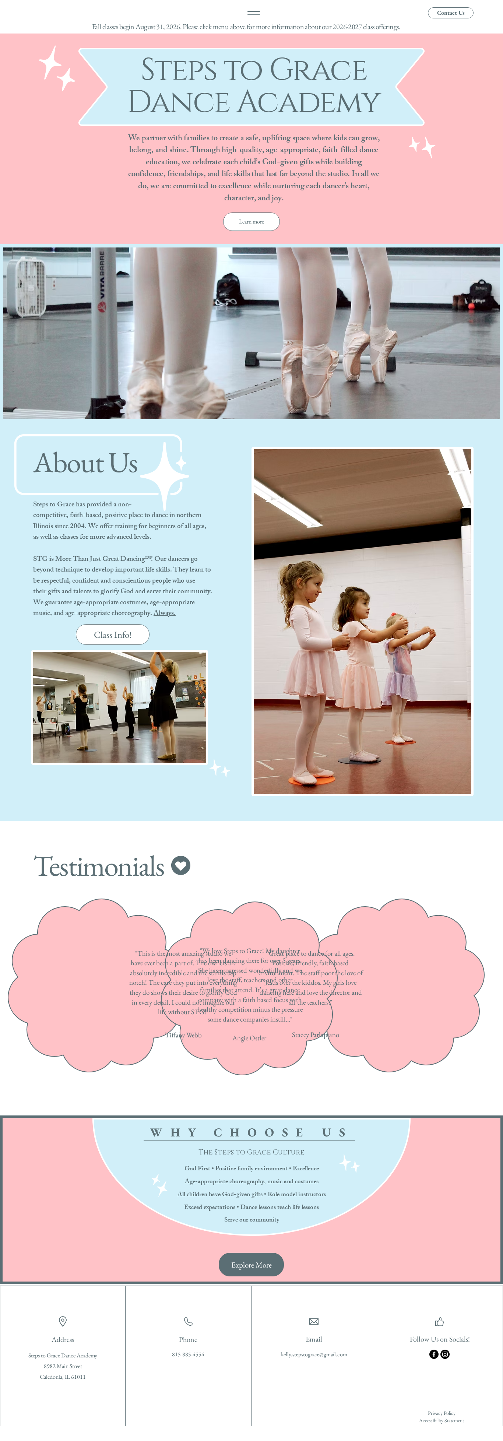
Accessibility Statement (441, 1420)
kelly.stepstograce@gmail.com (314, 1354)
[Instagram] (445, 1354)
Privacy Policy (441, 1413)
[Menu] (254, 12)
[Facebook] (434, 1354)
